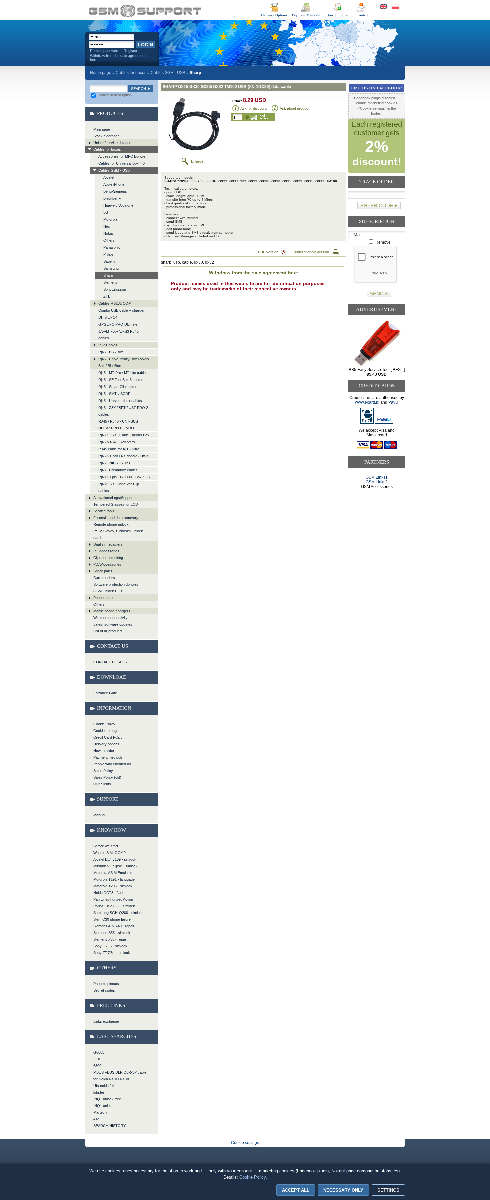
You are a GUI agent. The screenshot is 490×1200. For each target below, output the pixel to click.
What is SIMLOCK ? (109, 853)
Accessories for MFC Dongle (121, 156)
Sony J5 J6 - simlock (110, 946)
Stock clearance (106, 136)
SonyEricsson (114, 289)
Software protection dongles (115, 584)
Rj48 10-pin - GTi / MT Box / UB (124, 477)
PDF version (268, 252)
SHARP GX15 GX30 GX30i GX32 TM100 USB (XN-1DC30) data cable (145, 11)
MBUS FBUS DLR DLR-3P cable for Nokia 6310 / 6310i (119, 1075)
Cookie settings (105, 731)
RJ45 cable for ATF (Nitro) (119, 449)
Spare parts (102, 571)
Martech (100, 1112)
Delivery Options (274, 15)
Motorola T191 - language (114, 879)
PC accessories (106, 551)
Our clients (102, 784)
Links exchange (106, 1021)
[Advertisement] (377, 514)
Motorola (110, 219)
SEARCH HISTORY (109, 1126)
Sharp (108, 275)
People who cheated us (112, 764)
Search (138, 89)
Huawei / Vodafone (118, 205)
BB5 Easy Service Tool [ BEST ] (377, 372)
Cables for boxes (131, 72)
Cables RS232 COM (114, 303)
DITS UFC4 (107, 317)
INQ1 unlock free (107, 1099)
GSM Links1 (377, 477)
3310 (97, 1059)
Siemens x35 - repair (110, 939)
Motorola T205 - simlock (112, 886)
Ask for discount (253, 108)
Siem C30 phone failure (112, 919)
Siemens (110, 282)
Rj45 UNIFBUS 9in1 (114, 463)
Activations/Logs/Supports (114, 498)
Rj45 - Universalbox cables (120, 401)
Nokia (108, 233)
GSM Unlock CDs (107, 591)
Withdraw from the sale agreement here (117, 58)
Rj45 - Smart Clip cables (117, 387)
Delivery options (106, 744)
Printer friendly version (311, 252)
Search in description (114, 95)
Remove (382, 242)
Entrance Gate (105, 693)
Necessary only (343, 1190)
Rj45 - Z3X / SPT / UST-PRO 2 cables (123, 411)
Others (109, 240)
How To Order (337, 15)
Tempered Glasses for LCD (115, 504)
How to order (103, 751)
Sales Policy (103, 771)
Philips (108, 254)
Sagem (109, 261)
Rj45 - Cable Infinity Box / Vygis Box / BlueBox (123, 362)
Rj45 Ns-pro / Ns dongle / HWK (123, 456)
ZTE (106, 296)
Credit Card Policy (108, 737)
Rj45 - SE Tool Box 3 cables (120, 380)
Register (130, 51)
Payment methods (108, 757)
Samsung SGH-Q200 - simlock (118, 913)
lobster (98, 1092)
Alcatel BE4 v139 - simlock (114, 859)
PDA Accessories (107, 564)
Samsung (111, 268)
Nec (106, 226)
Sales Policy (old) (107, 777)
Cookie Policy (104, 724)
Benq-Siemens (115, 191)
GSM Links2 (377, 482)
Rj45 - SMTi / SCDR (114, 394)
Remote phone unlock (111, 524)
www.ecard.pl (367, 402)
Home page (100, 72)
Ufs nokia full (103, 1086)
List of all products (108, 631)
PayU (393, 402)
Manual (99, 815)
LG (105, 212)
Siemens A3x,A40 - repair (113, 926)
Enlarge (197, 161)
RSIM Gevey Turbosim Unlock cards (118, 534)
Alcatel (108, 177)
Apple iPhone (113, 184)
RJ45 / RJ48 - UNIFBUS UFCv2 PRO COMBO (118, 424)
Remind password (104, 51)
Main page (101, 129)
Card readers (104, 578)
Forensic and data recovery (115, 518)
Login (145, 44)
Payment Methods (306, 15)
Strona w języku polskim (394, 6)
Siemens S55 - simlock (111, 933)
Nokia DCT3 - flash (108, 893)
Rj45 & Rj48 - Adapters (116, 442)
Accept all (295, 1190)
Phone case (103, 598)
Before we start (105, 846)
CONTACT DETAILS (110, 662)
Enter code (376, 205)
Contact (362, 15)
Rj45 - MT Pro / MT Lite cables (123, 373)
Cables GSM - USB (168, 72)
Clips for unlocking (108, 558)
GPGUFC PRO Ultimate (117, 324)
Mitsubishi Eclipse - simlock (115, 866)
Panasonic (111, 247)
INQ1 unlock (103, 1106)
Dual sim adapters (108, 544)
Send (377, 293)
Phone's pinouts (106, 984)
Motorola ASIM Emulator (112, 873)
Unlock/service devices (112, 143)
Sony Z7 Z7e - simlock (111, 953)
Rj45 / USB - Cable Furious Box (123, 435)
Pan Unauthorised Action (113, 899)
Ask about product (294, 108)
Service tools (103, 511)
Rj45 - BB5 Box (110, 352)
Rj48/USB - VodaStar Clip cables (118, 487)
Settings (388, 1190)
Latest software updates (112, 624)
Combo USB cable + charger (121, 310)
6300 (97, 1066)
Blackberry (112, 198)
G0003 (98, 1052)
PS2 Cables (107, 345)
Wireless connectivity (110, 618)
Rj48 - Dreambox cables (118, 470)
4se (96, 1119)
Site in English (383, 6)
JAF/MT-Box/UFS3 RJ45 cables (118, 334)
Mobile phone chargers (111, 611)
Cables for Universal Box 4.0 (121, 163)
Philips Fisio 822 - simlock (114, 906)
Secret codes (104, 990)
